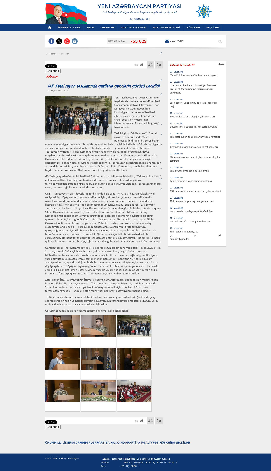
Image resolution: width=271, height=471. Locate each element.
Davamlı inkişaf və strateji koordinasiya (190, 221)
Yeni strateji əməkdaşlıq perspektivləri (189, 171)
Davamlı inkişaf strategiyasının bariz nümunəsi (193, 127)
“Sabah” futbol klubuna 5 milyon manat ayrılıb (193, 75)
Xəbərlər (65, 54)
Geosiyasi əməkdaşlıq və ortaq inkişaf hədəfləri (194, 147)
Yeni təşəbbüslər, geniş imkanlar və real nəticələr (195, 137)
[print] (141, 65)
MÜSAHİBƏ (167, 442)
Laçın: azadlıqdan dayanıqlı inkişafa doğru (191, 211)
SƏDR (75, 442)
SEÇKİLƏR (182, 442)
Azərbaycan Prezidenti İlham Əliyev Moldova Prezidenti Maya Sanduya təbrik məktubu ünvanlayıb (193, 89)
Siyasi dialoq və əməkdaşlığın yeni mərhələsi (192, 116)
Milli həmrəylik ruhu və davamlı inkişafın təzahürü (195, 191)
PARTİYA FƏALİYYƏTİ (143, 442)
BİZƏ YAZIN (176, 41)
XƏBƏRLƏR (88, 442)
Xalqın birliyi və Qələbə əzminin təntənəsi (191, 181)
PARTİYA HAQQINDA (112, 442)
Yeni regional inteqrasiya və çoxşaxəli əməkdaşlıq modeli (195, 235)
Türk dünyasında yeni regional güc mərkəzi (191, 201)
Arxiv (221, 64)
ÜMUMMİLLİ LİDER (58, 442)
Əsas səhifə (51, 54)
